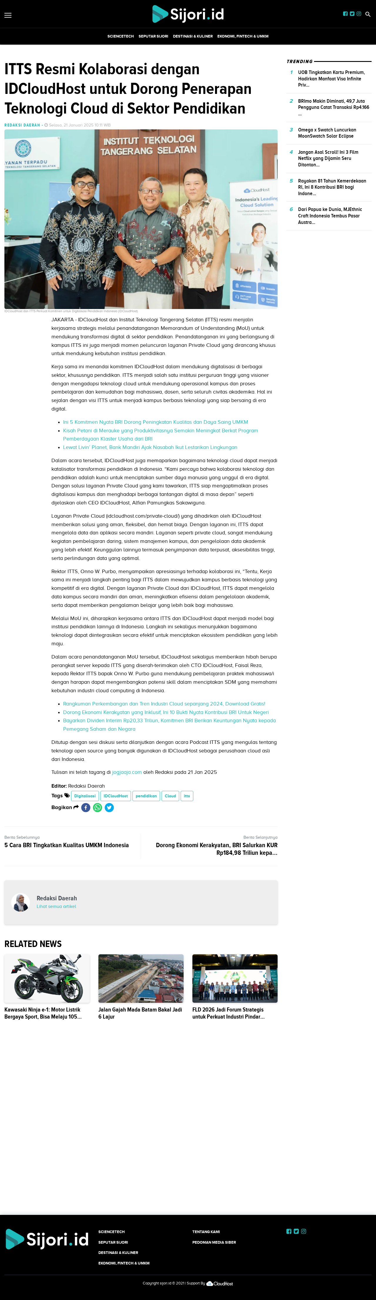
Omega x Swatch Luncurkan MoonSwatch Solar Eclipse (327, 132)
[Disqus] (188, 1129)
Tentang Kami (206, 1232)
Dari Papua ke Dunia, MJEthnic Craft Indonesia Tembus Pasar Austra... (330, 215)
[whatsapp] (97, 808)
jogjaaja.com (127, 772)
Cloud (170, 795)
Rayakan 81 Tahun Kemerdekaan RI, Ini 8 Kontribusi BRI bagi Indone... (332, 187)
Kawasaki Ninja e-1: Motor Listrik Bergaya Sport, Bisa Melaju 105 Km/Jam (42, 1016)
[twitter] (109, 808)
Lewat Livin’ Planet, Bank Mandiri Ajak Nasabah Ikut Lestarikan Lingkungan (150, 447)
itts (187, 795)
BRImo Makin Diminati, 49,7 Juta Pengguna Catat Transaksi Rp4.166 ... (333, 107)
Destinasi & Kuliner (193, 36)
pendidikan (146, 795)
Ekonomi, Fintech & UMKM (242, 36)
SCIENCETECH (121, 36)
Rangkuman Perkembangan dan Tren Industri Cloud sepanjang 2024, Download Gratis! (164, 704)
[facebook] (85, 808)
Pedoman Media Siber (214, 1242)
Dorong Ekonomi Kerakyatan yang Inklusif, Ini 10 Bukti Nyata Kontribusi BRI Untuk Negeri (166, 712)
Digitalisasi (85, 795)
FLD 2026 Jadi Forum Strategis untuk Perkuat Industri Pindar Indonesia (227, 1016)
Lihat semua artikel (56, 906)
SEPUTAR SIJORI (153, 36)
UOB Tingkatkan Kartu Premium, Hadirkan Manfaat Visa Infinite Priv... (331, 78)
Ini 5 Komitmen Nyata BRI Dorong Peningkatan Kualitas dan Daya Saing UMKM (155, 422)
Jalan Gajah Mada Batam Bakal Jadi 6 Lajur (140, 1013)
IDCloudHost (116, 795)
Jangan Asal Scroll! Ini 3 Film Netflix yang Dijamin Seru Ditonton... (328, 158)
